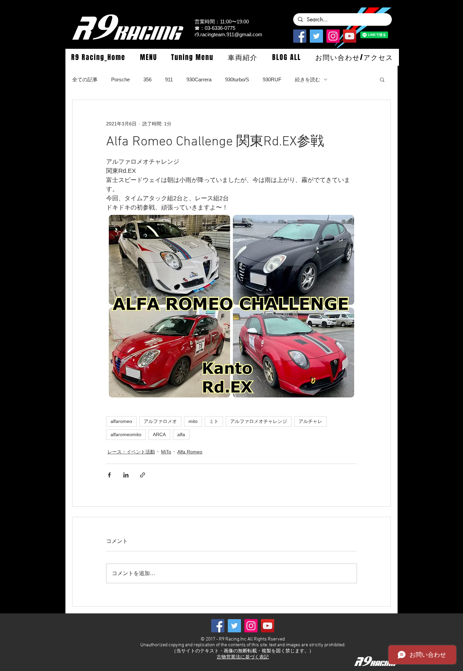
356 (147, 79)
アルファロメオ (160, 421)
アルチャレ (310, 421)
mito (193, 421)
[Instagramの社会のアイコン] (333, 36)
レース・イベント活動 (131, 451)
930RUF (272, 79)
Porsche (120, 79)
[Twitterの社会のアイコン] (316, 36)
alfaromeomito (125, 434)
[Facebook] (299, 36)
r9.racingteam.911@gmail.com (228, 34)
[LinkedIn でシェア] (126, 475)
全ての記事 (85, 79)
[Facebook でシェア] (109, 475)
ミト (214, 421)
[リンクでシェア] (142, 475)
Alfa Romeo (189, 451)
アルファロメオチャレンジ (258, 421)
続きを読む (307, 79)
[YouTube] (349, 36)
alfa (181, 434)
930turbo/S (237, 79)
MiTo (166, 451)
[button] (148, 57)
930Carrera (199, 79)
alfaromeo (121, 421)
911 (169, 79)
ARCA (159, 434)
